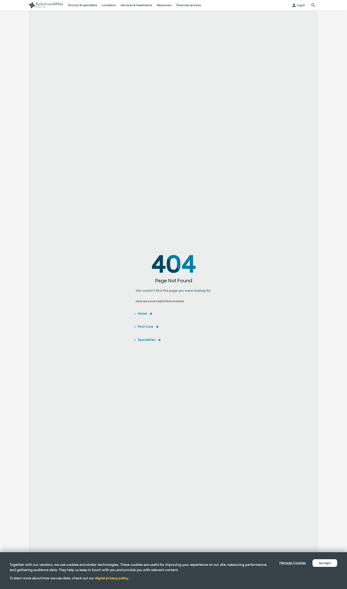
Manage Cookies (292, 563)
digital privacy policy (111, 578)
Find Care (145, 327)
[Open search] (313, 5)
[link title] (46, 5)
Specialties (146, 340)
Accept (325, 563)
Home (142, 314)
